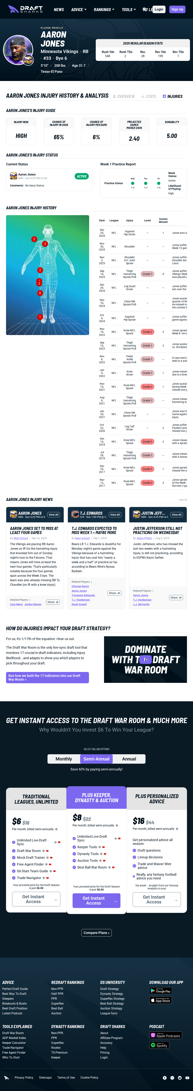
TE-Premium (59, 1052)
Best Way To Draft (14, 994)
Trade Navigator (13, 1047)
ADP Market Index (14, 1038)
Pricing (105, 1052)
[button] (59, 842)
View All (183, 500)
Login (159, 9)
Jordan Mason (32, 604)
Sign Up (177, 9)
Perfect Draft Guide (15, 989)
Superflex (57, 1003)
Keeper (55, 1057)
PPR (54, 998)
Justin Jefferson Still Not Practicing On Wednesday (157, 530)
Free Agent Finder (13, 1052)
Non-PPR (57, 989)
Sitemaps (45, 1077)
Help (103, 1047)
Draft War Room (13, 1033)
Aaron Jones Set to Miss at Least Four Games (34, 530)
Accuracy (106, 1043)
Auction (56, 1013)
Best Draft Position (14, 1008)
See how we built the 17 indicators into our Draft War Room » (44, 677)
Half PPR (57, 994)
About (104, 1033)
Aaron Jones (79, 590)
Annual (129, 759)
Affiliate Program (111, 1038)
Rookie (55, 1047)
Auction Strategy (111, 1008)
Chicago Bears (80, 586)
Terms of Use (66, 1077)
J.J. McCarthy (141, 604)
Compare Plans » (97, 933)
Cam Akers (16, 604)
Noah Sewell (79, 604)
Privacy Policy (24, 1077)
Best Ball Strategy (112, 1003)
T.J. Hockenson (81, 599)
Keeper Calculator (14, 1043)
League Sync (108, 1013)
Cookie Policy (89, 1077)
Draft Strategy (109, 989)
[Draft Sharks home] (25, 9)
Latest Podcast (12, 1013)
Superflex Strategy (112, 998)
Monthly (64, 759)
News (59, 9)
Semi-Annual (96, 759)
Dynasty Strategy (111, 994)
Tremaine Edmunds (83, 595)
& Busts (21, 1003)
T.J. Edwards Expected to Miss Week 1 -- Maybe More (94, 530)
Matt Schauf (21, 538)
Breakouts (9, 1003)
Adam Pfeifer (144, 538)
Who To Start (11, 1057)
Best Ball (57, 1008)
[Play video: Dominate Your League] (145, 659)
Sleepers (8, 998)
